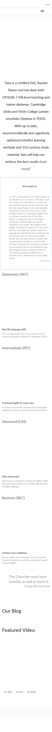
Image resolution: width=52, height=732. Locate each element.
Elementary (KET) (15, 274)
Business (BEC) (13, 498)
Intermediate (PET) (16, 348)
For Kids (19, 692)
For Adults (31, 692)
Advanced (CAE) (14, 422)
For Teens (8, 692)
